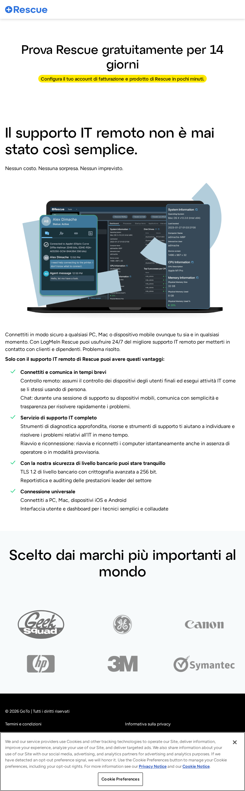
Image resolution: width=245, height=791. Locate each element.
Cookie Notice (196, 766)
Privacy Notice (153, 766)
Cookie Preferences (120, 779)
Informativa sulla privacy (148, 724)
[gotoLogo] (26, 9)
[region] (122, 761)
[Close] (235, 742)
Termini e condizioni (23, 724)
